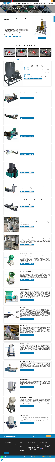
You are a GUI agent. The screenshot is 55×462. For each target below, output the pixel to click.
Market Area (22, 450)
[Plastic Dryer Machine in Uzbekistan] (11, 387)
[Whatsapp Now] (2, 457)
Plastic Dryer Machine (24, 379)
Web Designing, (36, 456)
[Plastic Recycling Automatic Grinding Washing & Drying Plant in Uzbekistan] (11, 206)
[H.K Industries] (6, 3)
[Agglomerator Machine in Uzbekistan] (11, 423)
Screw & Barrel (23, 307)
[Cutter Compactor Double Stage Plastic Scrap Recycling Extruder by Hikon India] (9, 52)
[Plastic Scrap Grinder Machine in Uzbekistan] (11, 405)
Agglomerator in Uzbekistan (29, 61)
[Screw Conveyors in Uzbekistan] (11, 332)
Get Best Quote (28, 78)
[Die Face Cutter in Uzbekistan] (11, 188)
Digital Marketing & (42, 456)
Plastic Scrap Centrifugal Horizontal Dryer (28, 235)
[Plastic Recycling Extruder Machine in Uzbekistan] (11, 369)
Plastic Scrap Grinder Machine (26, 397)
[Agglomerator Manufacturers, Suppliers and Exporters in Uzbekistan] (13, 73)
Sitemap (21, 449)
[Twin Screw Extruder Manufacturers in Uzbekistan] (11, 98)
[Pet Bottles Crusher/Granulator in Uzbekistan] (11, 278)
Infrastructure (35, 3)
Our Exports (24, 3)
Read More (31, 118)
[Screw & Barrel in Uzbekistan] (11, 314)
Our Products (29, 3)
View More (6, 452)
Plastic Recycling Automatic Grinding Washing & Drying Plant (32, 199)
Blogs (44, 3)
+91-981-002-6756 (45, 443)
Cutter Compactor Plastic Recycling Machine (32, 450)
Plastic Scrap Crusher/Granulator (26, 253)
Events (47, 3)
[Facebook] (11, 1)
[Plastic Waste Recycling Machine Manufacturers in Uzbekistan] (11, 116)
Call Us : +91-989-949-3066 (38, 436)
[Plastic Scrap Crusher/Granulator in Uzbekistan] (11, 260)
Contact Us (51, 3)
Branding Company (48, 456)
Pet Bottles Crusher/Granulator (26, 271)
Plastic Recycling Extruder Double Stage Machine (30, 144)
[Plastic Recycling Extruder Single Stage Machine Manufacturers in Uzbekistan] (11, 134)
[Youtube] (12, 1)
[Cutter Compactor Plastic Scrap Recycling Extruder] (33, 52)
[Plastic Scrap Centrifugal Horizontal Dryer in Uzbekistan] (11, 242)
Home (16, 3)
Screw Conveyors (23, 325)
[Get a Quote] (2, 460)
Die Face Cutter (23, 181)
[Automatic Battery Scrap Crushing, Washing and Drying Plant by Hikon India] (46, 52)
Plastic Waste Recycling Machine (26, 108)
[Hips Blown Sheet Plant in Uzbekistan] (11, 351)
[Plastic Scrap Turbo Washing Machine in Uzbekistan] (11, 224)
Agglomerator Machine (24, 415)
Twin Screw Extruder (24, 90)
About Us (19, 3)
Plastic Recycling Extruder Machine (27, 361)
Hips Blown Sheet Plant (24, 343)
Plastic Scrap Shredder (24, 289)
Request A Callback (37, 78)
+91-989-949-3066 (45, 442)
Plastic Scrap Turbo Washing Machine (27, 217)
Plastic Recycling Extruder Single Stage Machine (29, 126)
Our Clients (40, 3)
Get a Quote (49, 436)
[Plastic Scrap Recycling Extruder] (21, 52)
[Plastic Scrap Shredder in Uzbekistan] (11, 296)
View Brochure (54, 19)
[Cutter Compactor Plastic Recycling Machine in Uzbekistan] (11, 170)
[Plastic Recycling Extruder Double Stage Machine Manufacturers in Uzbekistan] (11, 152)
